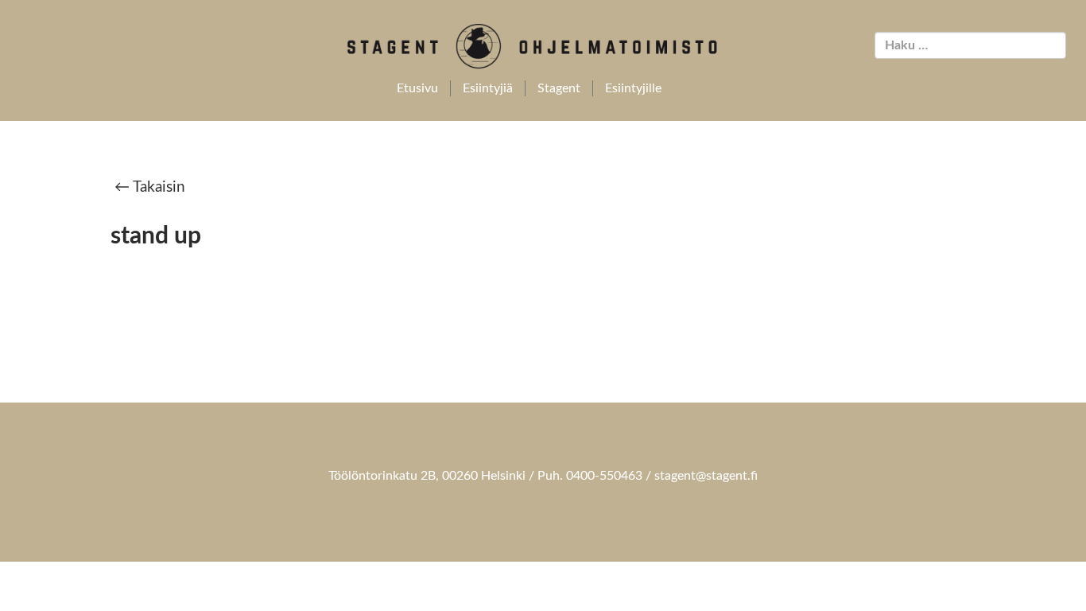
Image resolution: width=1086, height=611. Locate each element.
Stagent (558, 88)
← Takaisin (149, 187)
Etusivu (417, 88)
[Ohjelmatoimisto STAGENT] (543, 47)
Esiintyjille (633, 88)
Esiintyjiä (488, 88)
